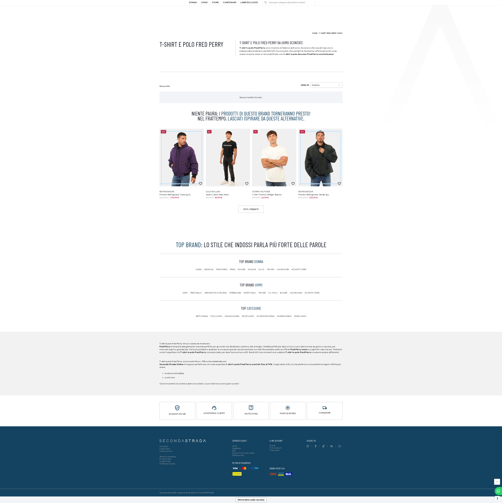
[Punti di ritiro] (288, 408)
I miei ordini (274, 450)
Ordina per (305, 85)
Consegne (325, 412)
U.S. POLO (273, 292)
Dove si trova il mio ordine (243, 453)
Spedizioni (236, 448)
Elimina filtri (164, 86)
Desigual (209, 269)
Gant (185, 292)
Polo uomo (216, 316)
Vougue (252, 269)
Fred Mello (196, 292)
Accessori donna (266, 316)
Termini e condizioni (167, 456)
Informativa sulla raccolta (251, 499)
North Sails (250, 292)
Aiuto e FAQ (251, 413)
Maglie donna (232, 316)
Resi (234, 450)
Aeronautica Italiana (215, 292)
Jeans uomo (300, 316)
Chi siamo (163, 446)
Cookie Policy (165, 461)
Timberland (235, 292)
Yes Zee (270, 269)
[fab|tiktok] (323, 446)
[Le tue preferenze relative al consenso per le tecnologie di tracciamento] (497, 498)
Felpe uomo (248, 316)
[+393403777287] (498, 491)
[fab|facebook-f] (315, 446)
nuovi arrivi (221, 383)
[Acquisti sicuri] (177, 408)
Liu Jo (261, 269)
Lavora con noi (165, 451)
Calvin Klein (283, 269)
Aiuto (234, 446)
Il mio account (276, 448)
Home (314, 33)
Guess (199, 269)
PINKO (233, 269)
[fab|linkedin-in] (331, 446)
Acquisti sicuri (177, 414)
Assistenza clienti (214, 413)
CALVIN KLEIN (296, 292)
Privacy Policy (165, 459)
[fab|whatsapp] (340, 446)
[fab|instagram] (308, 446)
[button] (497, 482)
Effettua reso (238, 455)
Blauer (241, 269)
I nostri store (164, 449)
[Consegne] (325, 407)
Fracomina (221, 269)
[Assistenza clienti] (214, 408)
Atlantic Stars (299, 269)
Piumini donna (284, 316)
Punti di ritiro (288, 413)
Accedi (272, 445)
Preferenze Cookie (167, 463)
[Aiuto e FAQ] (251, 407)
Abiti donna (202, 316)
